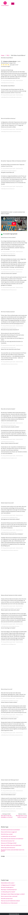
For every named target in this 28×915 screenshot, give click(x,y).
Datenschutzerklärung (14, 914)
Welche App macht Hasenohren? (8, 847)
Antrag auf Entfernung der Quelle (8, 80)
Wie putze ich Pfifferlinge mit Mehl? (8, 843)
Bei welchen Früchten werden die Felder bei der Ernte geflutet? (12, 850)
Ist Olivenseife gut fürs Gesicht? (8, 891)
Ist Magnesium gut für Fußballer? (8, 885)
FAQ (7, 55)
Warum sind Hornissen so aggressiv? (9, 832)
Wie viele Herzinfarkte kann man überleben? (10, 829)
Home (2, 55)
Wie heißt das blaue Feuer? (7, 898)
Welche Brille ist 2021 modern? (7, 882)
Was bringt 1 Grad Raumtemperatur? (9, 889)
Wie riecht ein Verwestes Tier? (7, 840)
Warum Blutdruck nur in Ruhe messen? (9, 903)
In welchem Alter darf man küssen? (8, 836)
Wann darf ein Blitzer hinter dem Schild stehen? (11, 845)
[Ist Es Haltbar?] (5, 3)
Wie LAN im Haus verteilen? (7, 834)
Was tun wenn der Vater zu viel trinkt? (9, 896)
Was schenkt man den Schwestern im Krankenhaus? (12, 838)
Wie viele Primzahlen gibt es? (7, 887)
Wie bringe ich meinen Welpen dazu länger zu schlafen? (13, 894)
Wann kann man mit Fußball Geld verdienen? (10, 900)
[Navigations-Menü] (12, 4)
